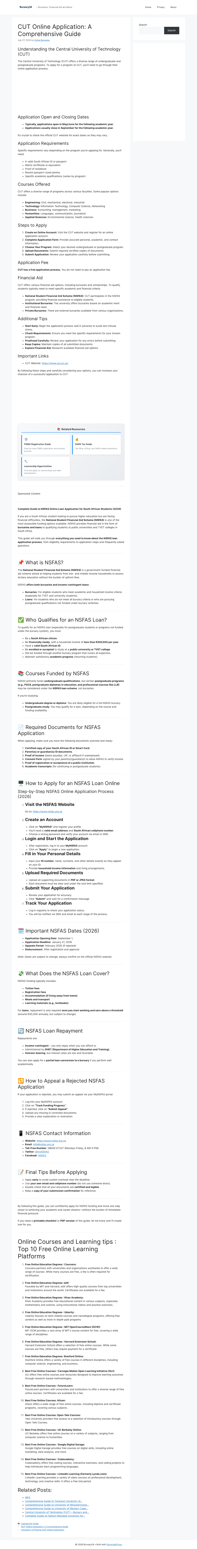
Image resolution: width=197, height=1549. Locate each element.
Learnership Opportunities (38, 466)
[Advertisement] (71, 94)
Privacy (161, 7)
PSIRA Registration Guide (37, 444)
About (173, 7)
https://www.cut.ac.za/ (55, 363)
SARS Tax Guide (83, 444)
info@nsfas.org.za (43, 1144)
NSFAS (42, 1155)
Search (143, 24)
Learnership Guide (30, 1523)
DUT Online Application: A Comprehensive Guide (44, 1526)
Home (148, 7)
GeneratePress (114, 1544)
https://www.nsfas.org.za (47, 811)
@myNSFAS (42, 1151)
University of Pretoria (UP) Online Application (42, 1530)
